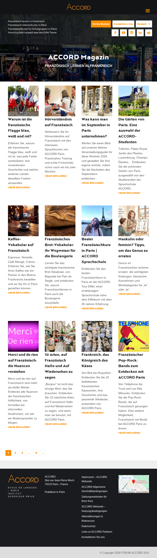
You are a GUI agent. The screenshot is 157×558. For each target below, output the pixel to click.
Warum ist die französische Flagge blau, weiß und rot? (20, 127)
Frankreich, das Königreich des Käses (95, 360)
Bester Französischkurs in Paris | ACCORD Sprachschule (96, 250)
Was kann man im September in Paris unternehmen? (96, 127)
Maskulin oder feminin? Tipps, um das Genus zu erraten (133, 247)
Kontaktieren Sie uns (93, 537)
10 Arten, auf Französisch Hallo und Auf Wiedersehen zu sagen (59, 365)
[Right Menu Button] (147, 11)
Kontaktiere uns (123, 24)
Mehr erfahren (19, 187)
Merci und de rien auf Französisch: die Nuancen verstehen (23, 363)
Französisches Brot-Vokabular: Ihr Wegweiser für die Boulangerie (60, 247)
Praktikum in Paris (55, 492)
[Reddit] (148, 32)
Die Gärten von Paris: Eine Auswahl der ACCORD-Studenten (131, 130)
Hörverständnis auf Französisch (59, 122)
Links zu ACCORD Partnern (97, 531)
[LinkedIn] (140, 32)
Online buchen (101, 24)
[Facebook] (115, 32)
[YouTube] (123, 32)
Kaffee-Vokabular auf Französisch (20, 244)
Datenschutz (88, 526)
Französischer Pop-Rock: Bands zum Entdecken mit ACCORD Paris (131, 365)
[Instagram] (131, 32)
